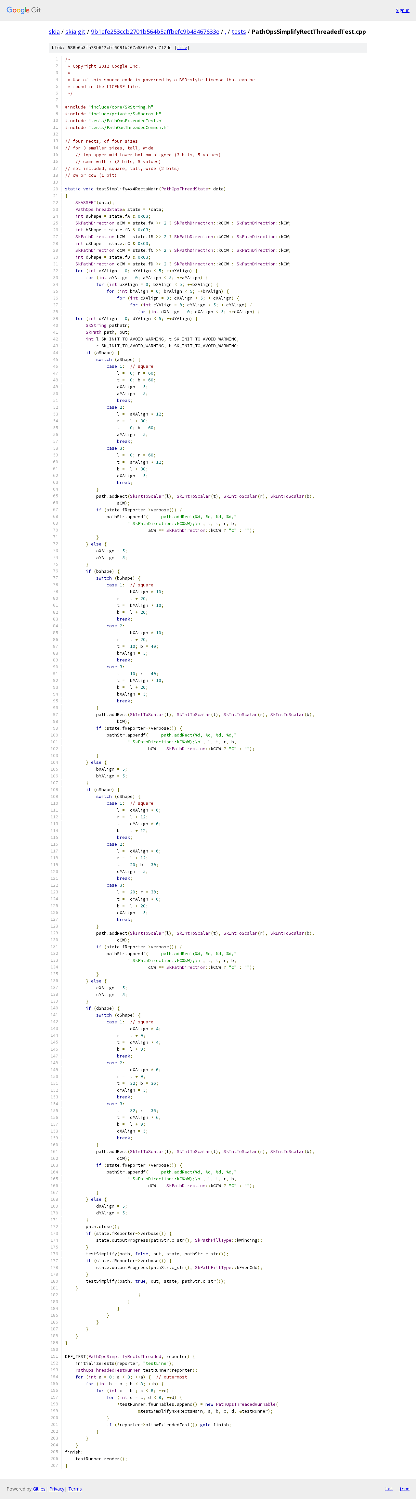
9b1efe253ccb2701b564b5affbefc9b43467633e (155, 31)
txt (389, 1489)
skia (54, 31)
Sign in (403, 10)
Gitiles (39, 1489)
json (404, 1489)
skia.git (75, 31)
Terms (75, 1489)
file (182, 47)
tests (239, 31)
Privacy (56, 1489)
